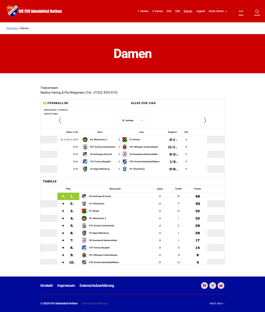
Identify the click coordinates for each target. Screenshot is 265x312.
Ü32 (169, 11)
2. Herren (157, 11)
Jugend (200, 11)
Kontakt (46, 285)
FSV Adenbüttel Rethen (64, 303)
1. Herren (143, 11)
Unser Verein (216, 11)
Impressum (66, 285)
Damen (188, 11)
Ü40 (177, 11)
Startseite (12, 28)
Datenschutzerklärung (97, 285)
